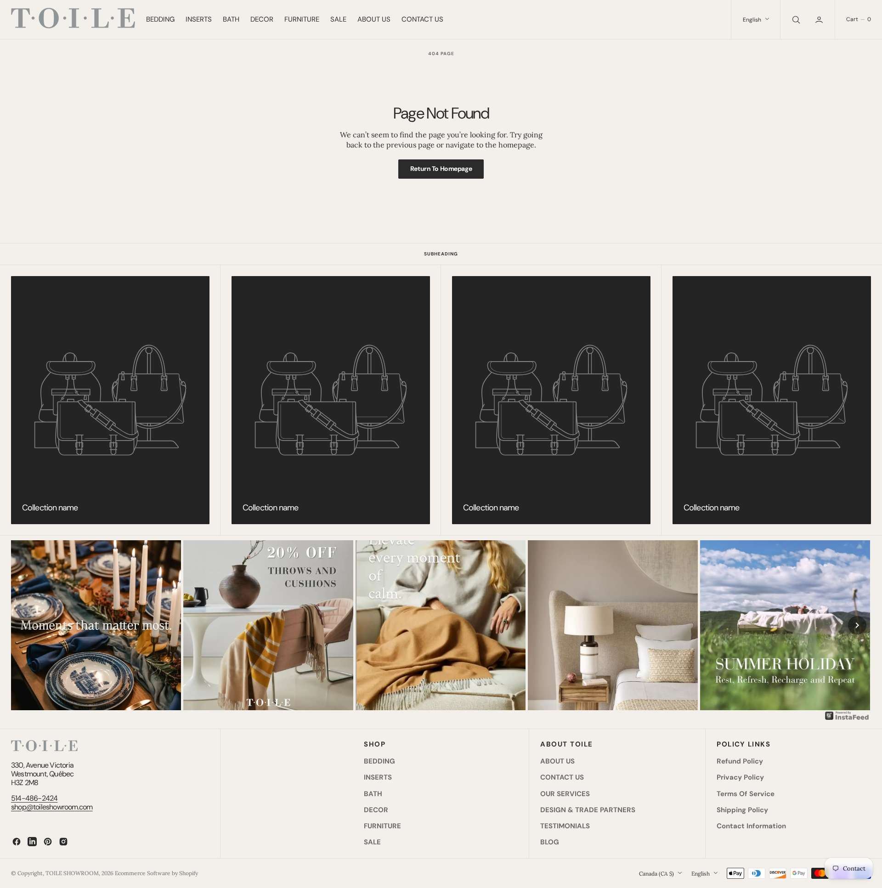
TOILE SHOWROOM (72, 873)
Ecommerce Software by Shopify (156, 873)
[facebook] (16, 841)
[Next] (857, 625)
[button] (820, 19)
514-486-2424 (34, 798)
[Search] (795, 19)
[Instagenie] (847, 719)
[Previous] (25, 625)
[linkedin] (32, 841)
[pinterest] (47, 841)
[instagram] (63, 841)
